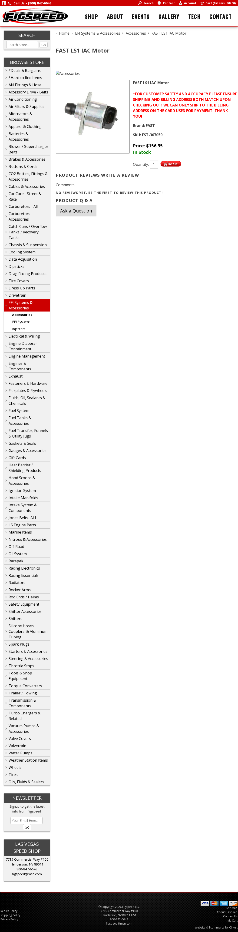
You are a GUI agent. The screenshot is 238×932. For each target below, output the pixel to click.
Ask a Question (76, 211)
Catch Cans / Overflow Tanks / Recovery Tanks (28, 232)
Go (43, 45)
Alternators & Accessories (20, 116)
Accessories (22, 314)
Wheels (15, 767)
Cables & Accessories (27, 186)
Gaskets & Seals (22, 443)
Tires (13, 774)
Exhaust (16, 376)
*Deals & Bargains (25, 70)
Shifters (15, 618)
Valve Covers (20, 738)
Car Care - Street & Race (25, 196)
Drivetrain (17, 295)
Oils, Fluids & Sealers (26, 781)
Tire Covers (19, 280)
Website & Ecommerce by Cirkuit (216, 927)
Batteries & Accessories (19, 136)
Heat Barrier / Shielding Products (25, 467)
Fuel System (19, 410)
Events (141, 16)
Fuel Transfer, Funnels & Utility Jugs (28, 433)
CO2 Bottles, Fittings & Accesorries (28, 176)
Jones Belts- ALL (23, 517)
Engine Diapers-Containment (23, 346)
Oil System (18, 553)
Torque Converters (25, 685)
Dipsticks (16, 266)
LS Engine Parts (22, 524)
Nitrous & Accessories (28, 539)
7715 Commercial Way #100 (27, 859)
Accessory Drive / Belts (28, 92)
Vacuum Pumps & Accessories (24, 728)
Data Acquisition (23, 259)
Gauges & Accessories (27, 450)
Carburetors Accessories (19, 216)
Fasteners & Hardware (28, 383)
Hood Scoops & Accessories (22, 480)
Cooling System (22, 252)
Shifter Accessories (25, 611)
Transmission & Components (22, 703)
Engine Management (27, 356)
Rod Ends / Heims (24, 597)
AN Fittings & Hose (25, 84)
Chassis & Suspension (28, 244)
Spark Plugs (19, 644)
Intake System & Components (23, 507)
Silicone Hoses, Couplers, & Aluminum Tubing (28, 631)
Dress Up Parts (22, 288)
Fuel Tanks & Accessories (20, 420)
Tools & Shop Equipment (20, 675)
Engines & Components (20, 366)
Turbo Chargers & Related (24, 715)
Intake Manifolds (23, 497)
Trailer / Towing (23, 693)
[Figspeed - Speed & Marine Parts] (35, 15)
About (115, 16)
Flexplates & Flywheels (28, 390)
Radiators (17, 582)
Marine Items (20, 532)
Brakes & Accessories (27, 159)
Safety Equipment (24, 604)
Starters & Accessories (28, 651)
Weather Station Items (28, 760)
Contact (220, 16)
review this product (141, 192)
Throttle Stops (21, 665)
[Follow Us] (4, 3)
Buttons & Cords (23, 166)
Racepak (16, 561)
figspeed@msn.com (27, 874)
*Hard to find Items (25, 77)
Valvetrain (17, 745)
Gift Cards (17, 457)
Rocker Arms (20, 589)
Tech (194, 16)
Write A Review (120, 175)
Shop (91, 16)
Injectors (18, 329)
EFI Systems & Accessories (21, 305)
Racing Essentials (24, 575)
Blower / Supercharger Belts (28, 149)
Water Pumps (20, 753)
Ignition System (22, 490)
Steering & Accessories (28, 658)
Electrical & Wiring (24, 336)
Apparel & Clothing (25, 126)
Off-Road (16, 546)
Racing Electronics (24, 568)
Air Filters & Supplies (26, 106)
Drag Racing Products (27, 273)
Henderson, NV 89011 (26, 864)
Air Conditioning (23, 99)
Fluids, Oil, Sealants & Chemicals (27, 400)
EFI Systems (21, 321)
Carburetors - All (23, 206)
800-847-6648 (27, 869)
